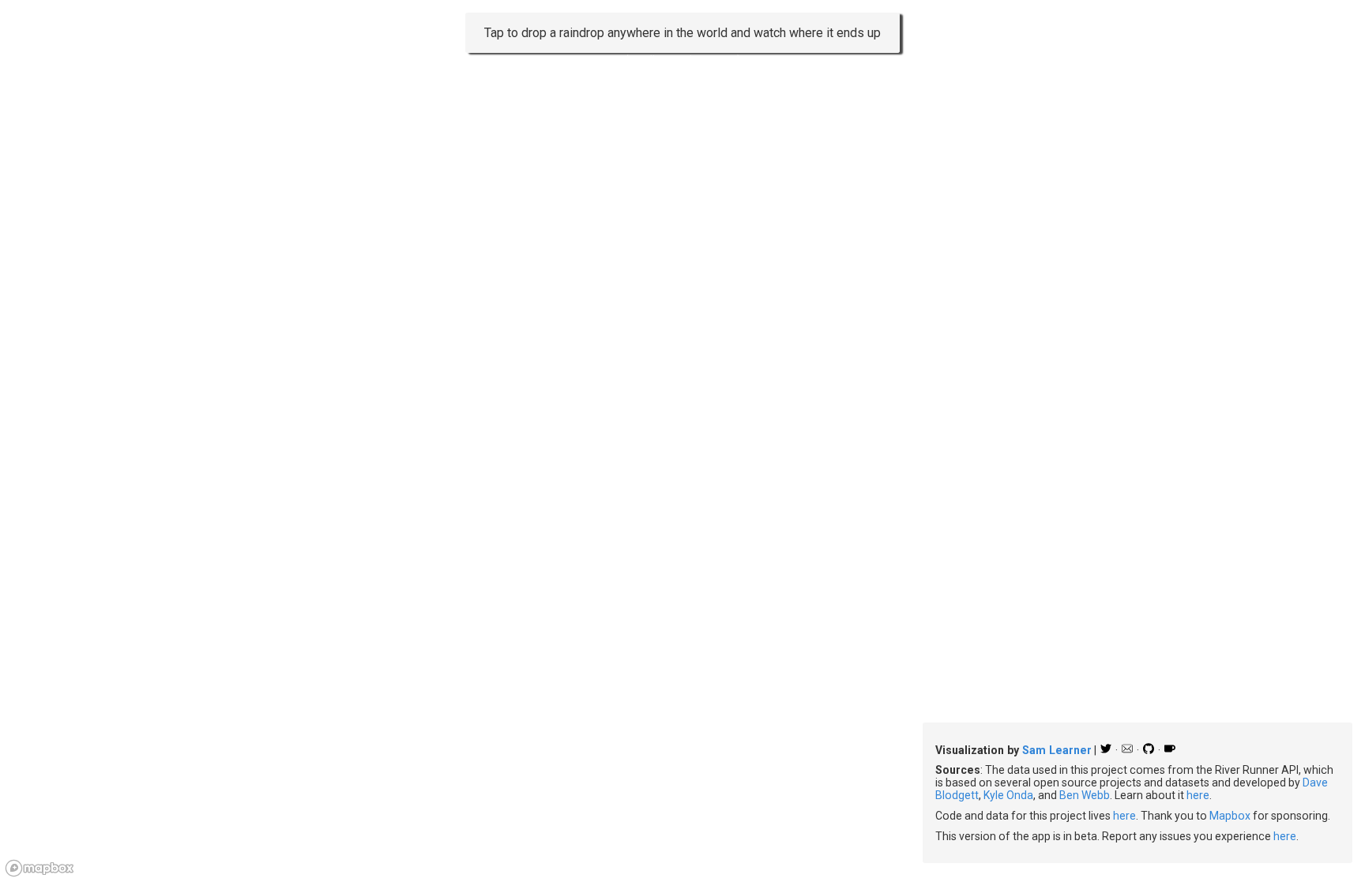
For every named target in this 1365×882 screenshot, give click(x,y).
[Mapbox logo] (39, 868)
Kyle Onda (1008, 795)
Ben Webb (1084, 795)
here (1197, 795)
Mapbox (1229, 815)
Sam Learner (1057, 750)
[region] (682, 441)
